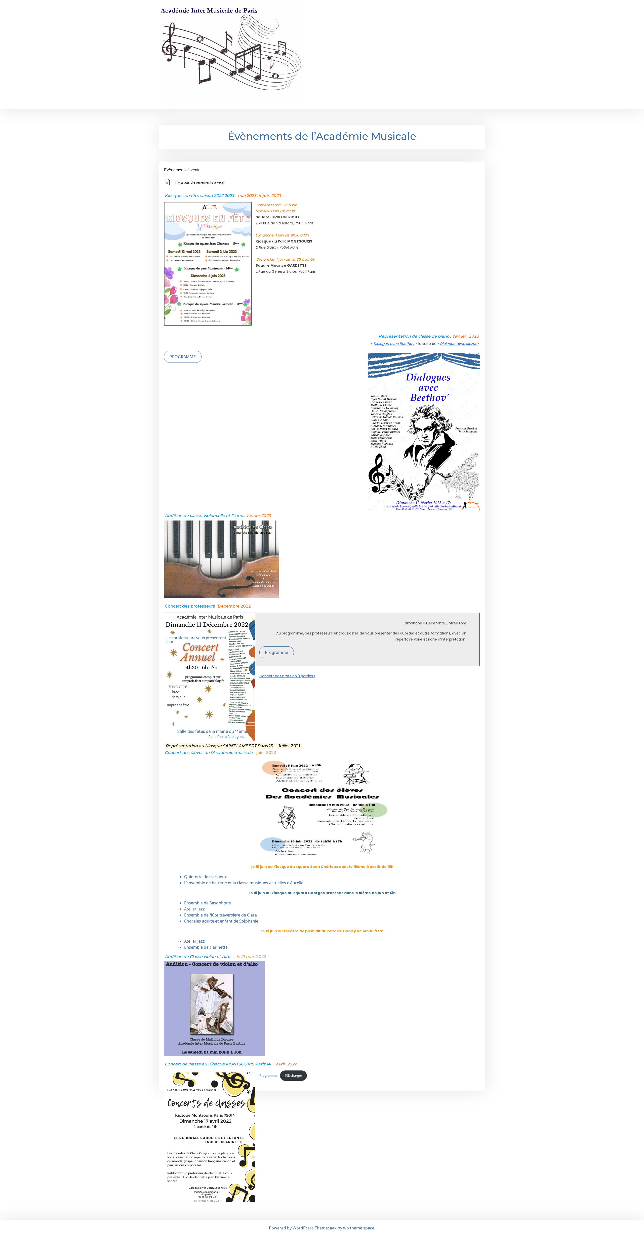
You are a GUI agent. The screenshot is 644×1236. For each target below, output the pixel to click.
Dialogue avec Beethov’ (394, 343)
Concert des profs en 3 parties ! (287, 676)
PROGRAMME (183, 357)
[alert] (322, 182)
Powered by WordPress (292, 1228)
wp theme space (358, 1228)
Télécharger (293, 1075)
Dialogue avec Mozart (458, 343)
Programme (276, 652)
